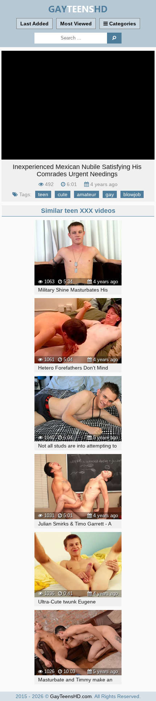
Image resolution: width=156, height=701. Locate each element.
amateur (86, 194)
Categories (122, 23)
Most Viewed (76, 23)
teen (43, 194)
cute (62, 194)
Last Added (34, 23)
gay (110, 194)
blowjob (132, 194)
